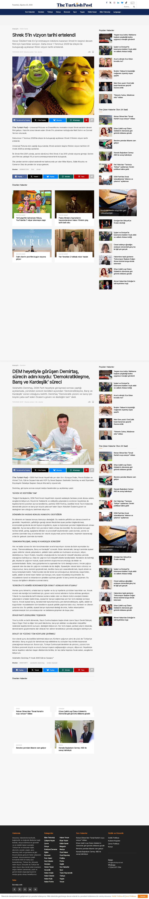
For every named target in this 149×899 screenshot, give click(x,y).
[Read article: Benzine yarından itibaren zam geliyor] (105, 144)
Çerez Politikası (113, 844)
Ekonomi (67, 12)
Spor (75, 12)
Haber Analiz (48, 873)
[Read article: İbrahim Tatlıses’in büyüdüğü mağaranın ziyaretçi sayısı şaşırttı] (105, 74)
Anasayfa (15, 29)
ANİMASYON (24, 169)
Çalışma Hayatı (49, 840)
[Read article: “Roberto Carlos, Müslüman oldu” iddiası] (105, 98)
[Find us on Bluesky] (122, 2)
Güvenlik (47, 870)
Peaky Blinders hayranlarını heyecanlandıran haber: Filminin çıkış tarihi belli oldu (73, 220)
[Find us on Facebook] (106, 3)
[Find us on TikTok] (126, 2)
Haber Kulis (48, 879)
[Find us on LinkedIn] (118, 3)
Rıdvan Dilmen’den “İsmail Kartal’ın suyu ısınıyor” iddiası (30, 712)
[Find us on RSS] (35, 889)
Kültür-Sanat (92, 12)
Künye (110, 847)
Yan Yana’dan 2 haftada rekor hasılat (73, 257)
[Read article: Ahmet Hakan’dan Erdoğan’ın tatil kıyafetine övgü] (105, 284)
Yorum (62, 882)
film (32, 169)
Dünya (58, 12)
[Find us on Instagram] (114, 3)
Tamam (143, 896)
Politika (62, 858)
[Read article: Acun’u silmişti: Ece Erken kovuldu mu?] (105, 62)
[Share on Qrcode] (86, 120)
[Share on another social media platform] (91, 120)
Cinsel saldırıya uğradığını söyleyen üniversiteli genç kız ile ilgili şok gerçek (125, 247)
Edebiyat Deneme (50, 849)
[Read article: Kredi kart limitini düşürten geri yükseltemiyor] (118, 202)
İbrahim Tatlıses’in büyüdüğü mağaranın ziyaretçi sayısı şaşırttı (124, 73)
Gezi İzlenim (48, 861)
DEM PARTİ (24, 663)
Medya (62, 849)
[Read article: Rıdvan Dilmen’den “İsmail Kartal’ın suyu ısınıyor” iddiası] (105, 120)
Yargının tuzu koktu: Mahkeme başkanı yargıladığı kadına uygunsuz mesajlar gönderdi (125, 37)
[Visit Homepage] (74, 5)
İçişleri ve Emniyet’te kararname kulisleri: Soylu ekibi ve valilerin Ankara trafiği (125, 49)
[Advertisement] (74, 20)
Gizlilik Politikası (113, 838)
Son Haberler (30, 12)
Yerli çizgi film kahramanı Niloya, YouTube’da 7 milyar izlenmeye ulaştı (30, 219)
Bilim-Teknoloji (105, 12)
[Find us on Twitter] (110, 2)
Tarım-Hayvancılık (66, 873)
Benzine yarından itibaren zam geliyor (31, 748)
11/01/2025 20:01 (17, 52)
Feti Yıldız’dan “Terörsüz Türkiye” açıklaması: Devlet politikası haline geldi (124, 167)
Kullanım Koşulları (114, 841)
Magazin (63, 846)
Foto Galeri (48, 858)
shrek (39, 169)
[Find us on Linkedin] (30, 889)
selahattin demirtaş (37, 663)
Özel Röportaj (65, 855)
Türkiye (50, 12)
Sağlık (62, 864)
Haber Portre (49, 882)
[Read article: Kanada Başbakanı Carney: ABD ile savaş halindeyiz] (105, 156)
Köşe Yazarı (64, 840)
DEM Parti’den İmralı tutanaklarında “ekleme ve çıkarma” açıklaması (123, 179)
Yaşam (82, 12)
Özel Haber (64, 852)
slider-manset (52, 663)
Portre (62, 861)
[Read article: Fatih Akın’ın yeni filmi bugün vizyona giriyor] (32, 243)
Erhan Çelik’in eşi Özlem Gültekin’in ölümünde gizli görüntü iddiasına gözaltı (123, 130)
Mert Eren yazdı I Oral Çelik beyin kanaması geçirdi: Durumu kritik (124, 85)
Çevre (46, 843)
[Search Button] (134, 6)
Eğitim (46, 852)
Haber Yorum (64, 837)
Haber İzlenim (49, 876)
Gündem (41, 12)
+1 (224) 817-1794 (114, 867)
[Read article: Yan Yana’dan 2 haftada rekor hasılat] (74, 243)
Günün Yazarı (49, 867)
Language (117, 12)
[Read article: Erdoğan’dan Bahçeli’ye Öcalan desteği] (105, 224)
